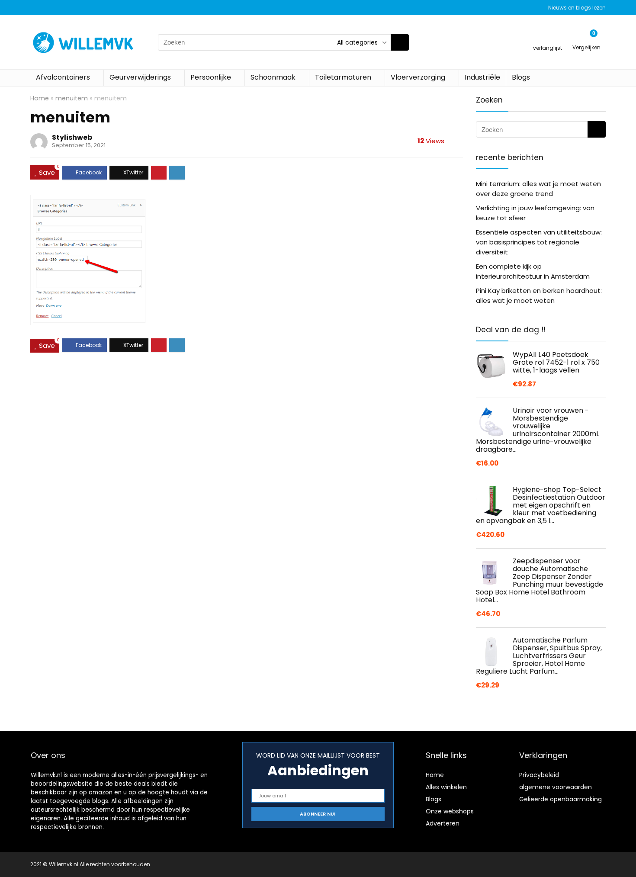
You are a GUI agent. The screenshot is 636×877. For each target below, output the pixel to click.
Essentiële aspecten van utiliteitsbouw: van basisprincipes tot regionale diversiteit (539, 242)
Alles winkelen (446, 787)
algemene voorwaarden (555, 787)
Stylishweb (72, 137)
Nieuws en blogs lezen (577, 7)
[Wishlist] (547, 38)
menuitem (71, 98)
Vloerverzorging (418, 77)
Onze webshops (450, 811)
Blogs (521, 77)
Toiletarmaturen (343, 77)
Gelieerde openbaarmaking (560, 799)
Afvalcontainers (63, 77)
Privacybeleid (539, 775)
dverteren (444, 823)
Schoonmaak (273, 77)
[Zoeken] (400, 42)
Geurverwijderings (140, 77)
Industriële (482, 77)
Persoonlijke (210, 77)
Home (39, 98)
